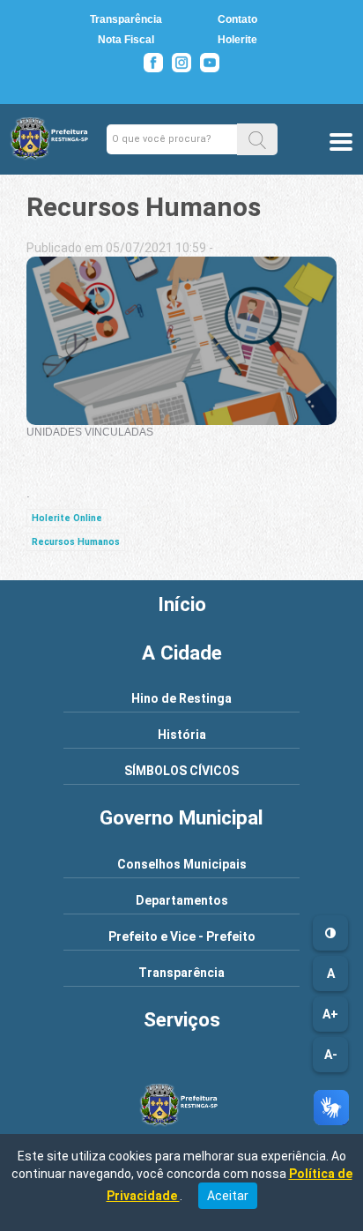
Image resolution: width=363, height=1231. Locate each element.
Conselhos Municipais (182, 864)
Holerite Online (67, 518)
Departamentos (182, 900)
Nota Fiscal (126, 40)
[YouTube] (209, 62)
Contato (237, 19)
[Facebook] (153, 62)
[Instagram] (181, 62)
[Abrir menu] (340, 144)
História (182, 734)
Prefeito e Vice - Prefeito (182, 936)
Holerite (237, 40)
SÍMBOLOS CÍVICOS (181, 771)
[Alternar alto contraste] (330, 933)
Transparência (126, 19)
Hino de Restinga (181, 698)
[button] (257, 138)
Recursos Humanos (76, 542)
